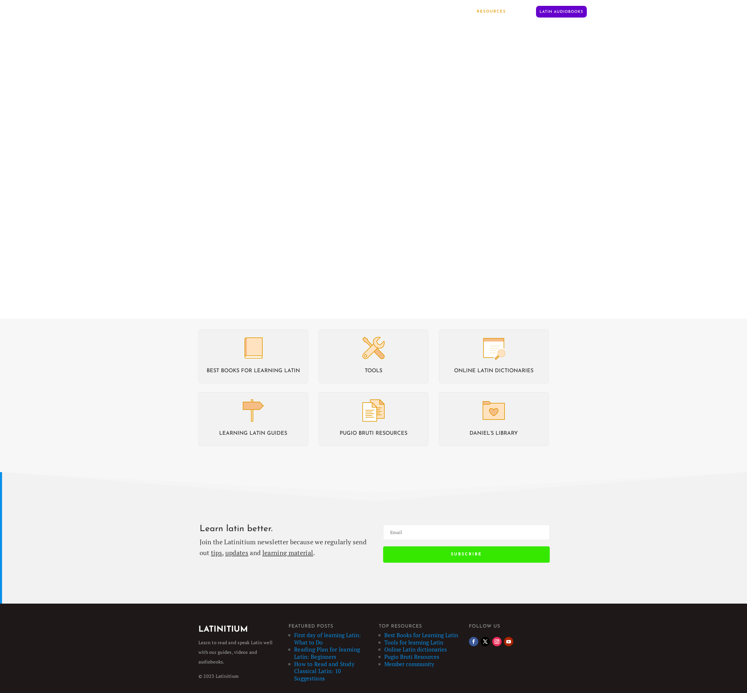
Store (523, 11)
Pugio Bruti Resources (411, 656)
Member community (409, 664)
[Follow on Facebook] (473, 641)
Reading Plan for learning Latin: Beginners (327, 653)
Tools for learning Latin (413, 642)
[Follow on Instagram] (497, 641)
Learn (459, 11)
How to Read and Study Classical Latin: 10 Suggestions (324, 671)
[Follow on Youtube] (508, 641)
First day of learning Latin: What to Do (327, 638)
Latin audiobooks (561, 12)
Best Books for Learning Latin (421, 635)
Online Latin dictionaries (415, 649)
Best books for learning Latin (253, 371)
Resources (491, 11)
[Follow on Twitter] (485, 641)
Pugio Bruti (426, 11)
